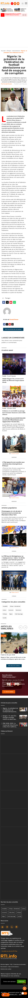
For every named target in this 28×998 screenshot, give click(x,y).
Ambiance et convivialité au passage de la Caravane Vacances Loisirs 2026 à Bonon (13, 412)
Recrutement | (4, 966)
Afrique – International (15, 606)
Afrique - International (13, 51)
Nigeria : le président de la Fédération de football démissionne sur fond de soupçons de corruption (10, 711)
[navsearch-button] (23, 3)
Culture (4, 610)
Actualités (5, 606)
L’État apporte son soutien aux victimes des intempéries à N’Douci (13, 464)
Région (10, 614)
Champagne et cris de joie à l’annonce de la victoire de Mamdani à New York (12, 513)
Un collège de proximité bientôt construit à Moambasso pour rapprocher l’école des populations (13, 420)
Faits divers (18, 610)
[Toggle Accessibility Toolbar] (24, 988)
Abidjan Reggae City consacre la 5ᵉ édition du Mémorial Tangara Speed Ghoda (13, 380)
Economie (11, 610)
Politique (5, 614)
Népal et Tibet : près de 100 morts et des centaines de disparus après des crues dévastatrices (13, 659)
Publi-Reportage (19, 614)
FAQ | (11, 964)
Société (4, 618)
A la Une (3, 636)
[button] (23, 15)
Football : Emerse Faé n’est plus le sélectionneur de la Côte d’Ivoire (10, 11)
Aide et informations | (13, 966)
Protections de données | (19, 964)
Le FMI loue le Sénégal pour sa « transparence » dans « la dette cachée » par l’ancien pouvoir (13, 558)
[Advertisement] (14, 32)
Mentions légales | (5, 964)
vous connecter (14, 340)
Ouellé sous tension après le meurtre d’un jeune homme (24, 11)
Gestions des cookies (6, 969)
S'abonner (21, 981)
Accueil (3, 51)
